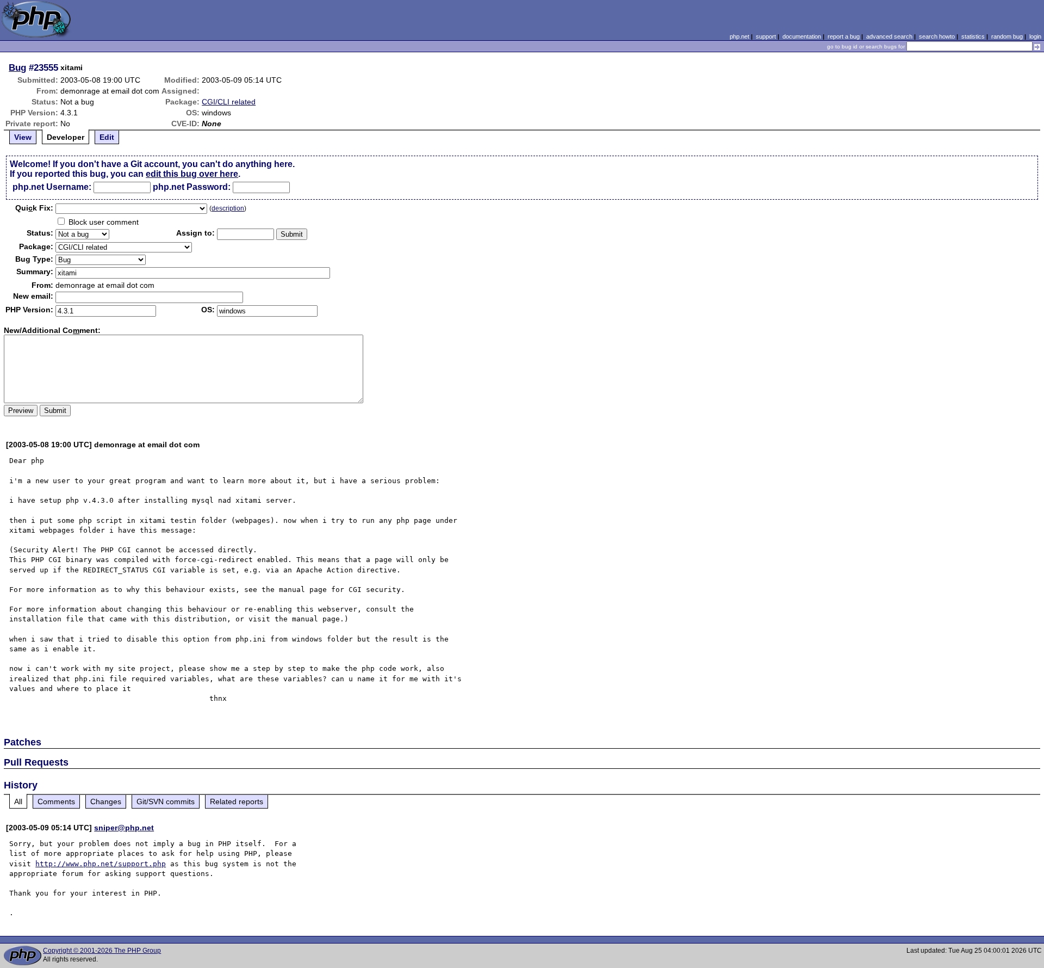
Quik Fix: (34, 208)
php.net (739, 36)
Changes (105, 801)
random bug (1007, 36)
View (23, 137)
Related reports (236, 801)
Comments (56, 801)
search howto (937, 36)
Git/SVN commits (165, 801)
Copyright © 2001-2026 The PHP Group (102, 950)
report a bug (844, 36)
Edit (107, 137)
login (1035, 36)
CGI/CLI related (229, 101)
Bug (17, 67)
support (766, 36)
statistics (973, 36)
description (228, 208)
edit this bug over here (192, 173)
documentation (801, 36)
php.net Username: (52, 187)
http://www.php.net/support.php (100, 864)
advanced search (889, 36)
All (18, 801)
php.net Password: (192, 187)
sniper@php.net (124, 827)
